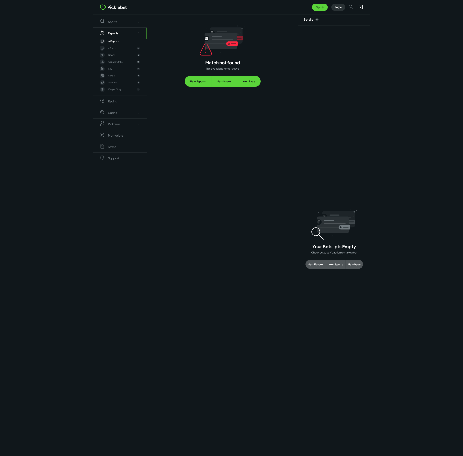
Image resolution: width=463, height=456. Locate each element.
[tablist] (334, 19)
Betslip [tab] (310, 19)
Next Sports (224, 81)
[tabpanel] (334, 238)
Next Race (249, 81)
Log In (338, 7)
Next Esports (198, 81)
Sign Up (320, 7)
